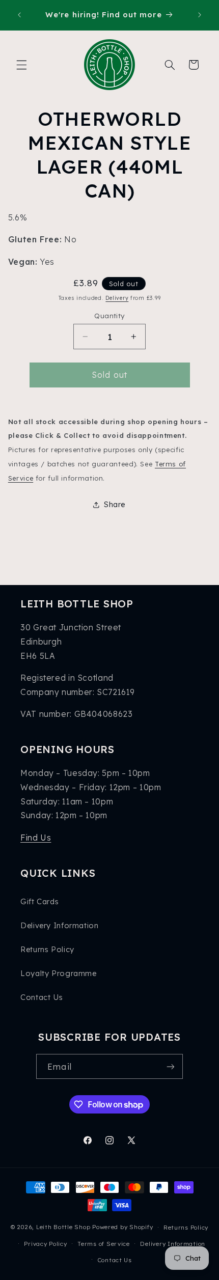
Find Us (35, 837)
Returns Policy (47, 949)
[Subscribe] (170, 1066)
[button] (21, 64)
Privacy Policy (45, 1243)
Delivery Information (59, 925)
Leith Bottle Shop (63, 1227)
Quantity (109, 315)
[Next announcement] (199, 15)
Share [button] (114, 504)
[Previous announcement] (19, 15)
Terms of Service (103, 1243)
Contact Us (41, 997)
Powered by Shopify (122, 1227)
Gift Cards (39, 901)
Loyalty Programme (58, 973)
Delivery (116, 297)
